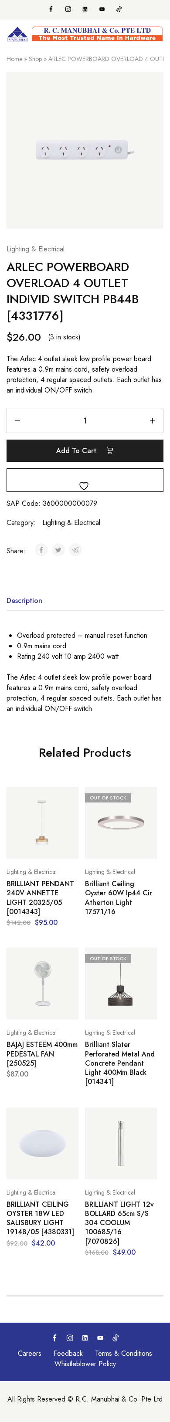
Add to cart (77, 451)
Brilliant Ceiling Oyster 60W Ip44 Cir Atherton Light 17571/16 (118, 897)
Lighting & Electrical (36, 249)
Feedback (68, 1353)
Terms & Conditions (123, 1353)
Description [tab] (24, 601)
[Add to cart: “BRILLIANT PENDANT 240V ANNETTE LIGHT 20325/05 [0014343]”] (69, 797)
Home (14, 58)
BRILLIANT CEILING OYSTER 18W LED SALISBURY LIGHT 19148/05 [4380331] (40, 1218)
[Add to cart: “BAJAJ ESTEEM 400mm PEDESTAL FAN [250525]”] (69, 958)
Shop (35, 58)
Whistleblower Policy (85, 1364)
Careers (29, 1353)
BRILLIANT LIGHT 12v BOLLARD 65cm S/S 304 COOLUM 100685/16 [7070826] (119, 1223)
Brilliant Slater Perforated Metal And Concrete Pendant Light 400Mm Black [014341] (120, 1063)
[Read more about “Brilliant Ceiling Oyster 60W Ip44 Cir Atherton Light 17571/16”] (148, 797)
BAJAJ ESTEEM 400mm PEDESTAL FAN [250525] (42, 1054)
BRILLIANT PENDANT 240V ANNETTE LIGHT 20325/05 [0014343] (40, 897)
